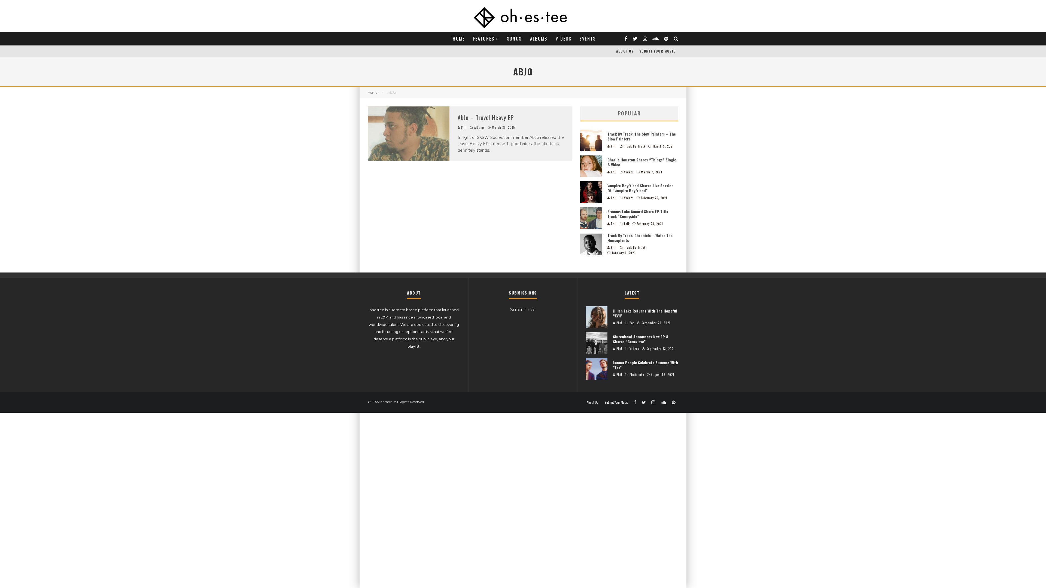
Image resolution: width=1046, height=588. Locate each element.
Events (588, 38)
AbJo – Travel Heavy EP (486, 117)
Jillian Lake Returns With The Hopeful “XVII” (645, 313)
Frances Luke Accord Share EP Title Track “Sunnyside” (637, 214)
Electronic (637, 374)
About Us (625, 51)
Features (483, 38)
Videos (563, 38)
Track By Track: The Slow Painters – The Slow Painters (641, 136)
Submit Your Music (657, 51)
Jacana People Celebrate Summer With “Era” (645, 365)
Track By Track (635, 146)
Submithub (523, 309)
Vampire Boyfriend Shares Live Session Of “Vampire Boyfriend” (640, 188)
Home (459, 38)
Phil (463, 127)
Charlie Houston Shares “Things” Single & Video (641, 162)
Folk (627, 224)
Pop (632, 323)
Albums (539, 38)
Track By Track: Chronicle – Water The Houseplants (640, 237)
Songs (514, 38)
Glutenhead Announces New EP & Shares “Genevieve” (640, 339)
